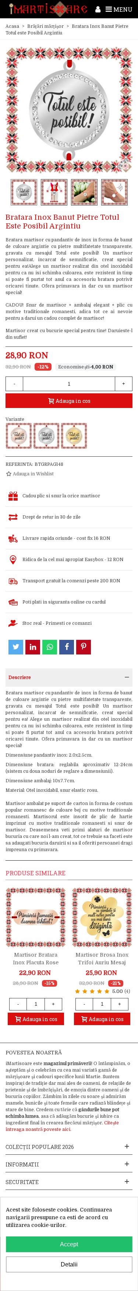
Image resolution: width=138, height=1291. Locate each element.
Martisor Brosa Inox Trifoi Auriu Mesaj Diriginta (101, 962)
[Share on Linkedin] (32, 647)
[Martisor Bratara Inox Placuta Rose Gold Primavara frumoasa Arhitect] (36, 917)
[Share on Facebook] (66, 647)
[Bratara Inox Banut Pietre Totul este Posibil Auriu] (74, 436)
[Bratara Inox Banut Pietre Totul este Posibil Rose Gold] (19, 436)
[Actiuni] (98, 9)
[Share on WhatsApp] (49, 647)
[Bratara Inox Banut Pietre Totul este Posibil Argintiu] (46, 436)
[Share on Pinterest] (83, 647)
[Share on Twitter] (15, 647)
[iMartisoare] (48, 9)
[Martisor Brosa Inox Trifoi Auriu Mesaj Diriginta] (102, 917)
